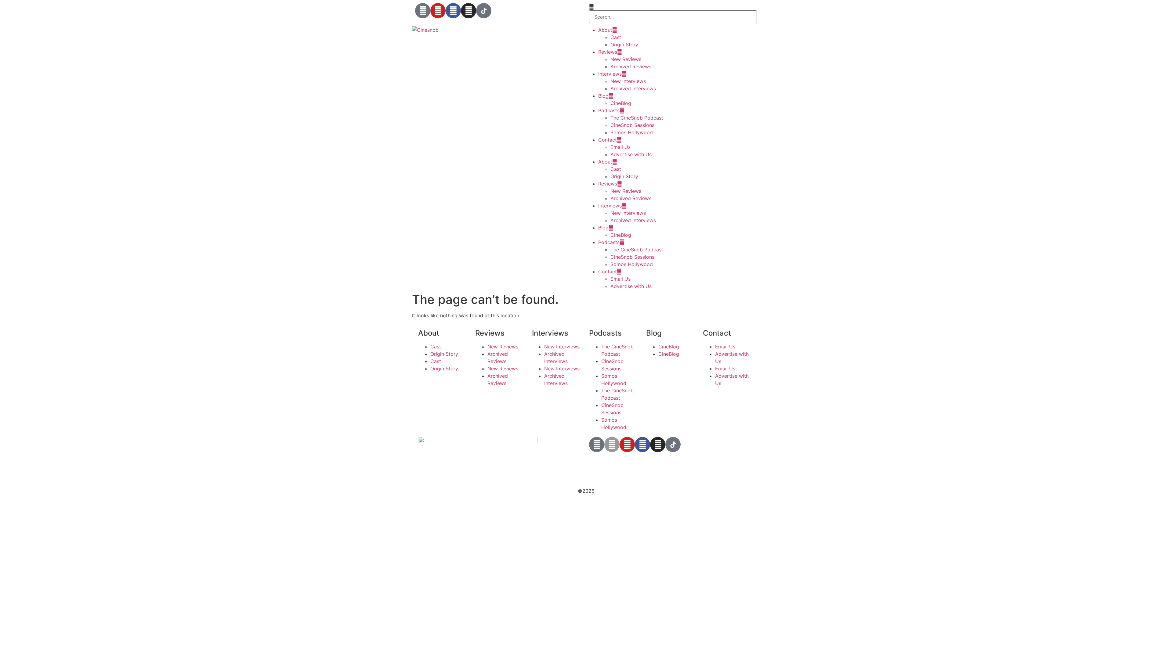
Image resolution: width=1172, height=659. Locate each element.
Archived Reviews (630, 66)
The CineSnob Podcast (636, 118)
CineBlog (620, 103)
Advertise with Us (631, 154)
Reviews (607, 52)
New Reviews (625, 59)
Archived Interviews (633, 88)
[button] (673, 6)
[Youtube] (438, 10)
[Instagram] (468, 10)
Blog (603, 96)
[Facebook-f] (642, 444)
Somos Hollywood (631, 132)
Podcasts (609, 110)
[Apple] (612, 444)
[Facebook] (453, 10)
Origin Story (624, 44)
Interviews (610, 74)
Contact (607, 140)
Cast (615, 37)
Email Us (620, 147)
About (605, 30)
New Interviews (628, 81)
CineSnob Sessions (632, 125)
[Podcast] (422, 10)
